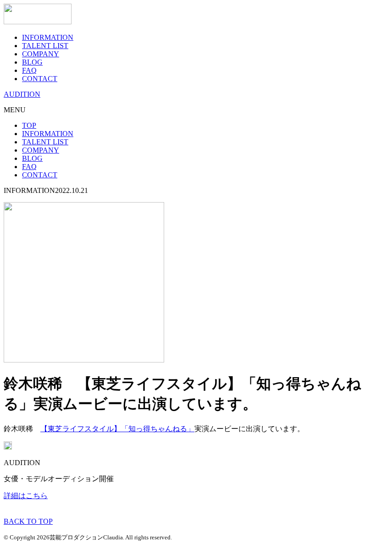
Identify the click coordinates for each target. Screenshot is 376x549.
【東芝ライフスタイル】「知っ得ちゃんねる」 (117, 429)
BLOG (32, 62)
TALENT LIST (45, 45)
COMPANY (40, 54)
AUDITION (22, 94)
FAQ (29, 70)
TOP (29, 125)
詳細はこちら (26, 496)
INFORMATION (47, 37)
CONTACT (39, 78)
